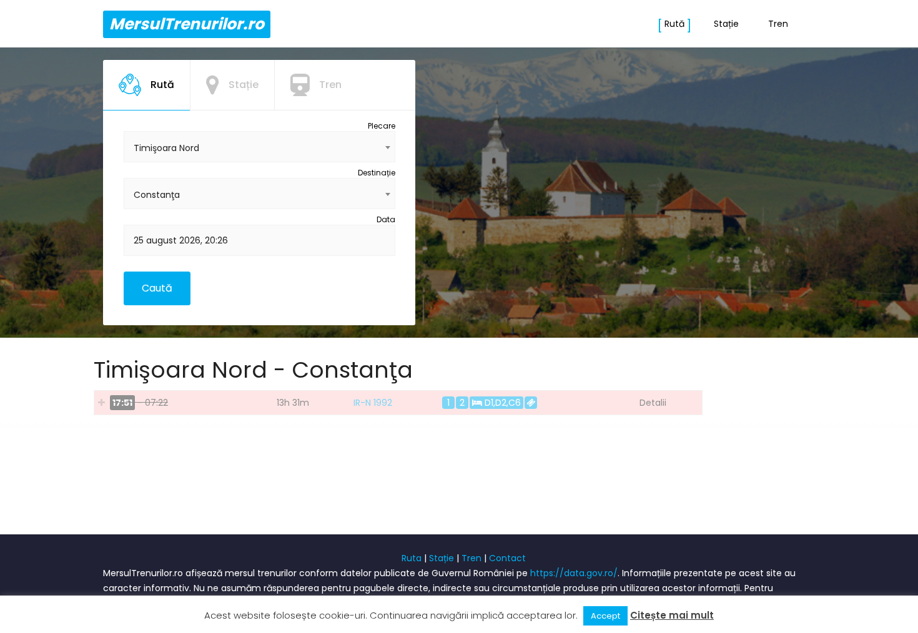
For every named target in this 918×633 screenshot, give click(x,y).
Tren (778, 23)
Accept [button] (605, 616)
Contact (507, 558)
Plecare (381, 125)
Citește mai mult (672, 615)
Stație (726, 23)
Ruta (412, 558)
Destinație (376, 172)
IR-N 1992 (372, 402)
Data (386, 219)
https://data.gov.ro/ (574, 573)
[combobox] (259, 146)
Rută (674, 23)
